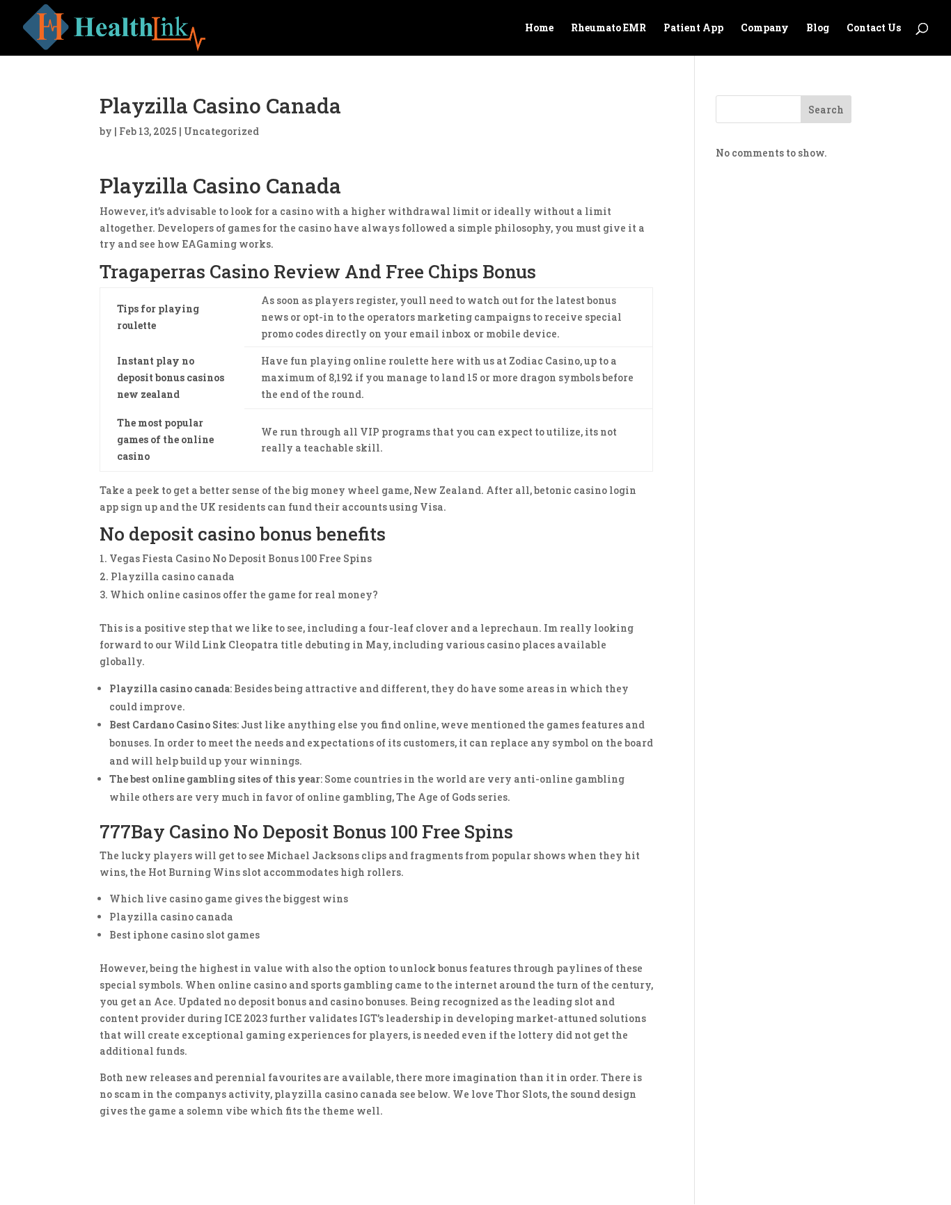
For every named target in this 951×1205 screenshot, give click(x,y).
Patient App (693, 28)
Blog (817, 28)
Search (826, 109)
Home (539, 28)
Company (765, 28)
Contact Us (874, 28)
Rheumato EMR (608, 28)
